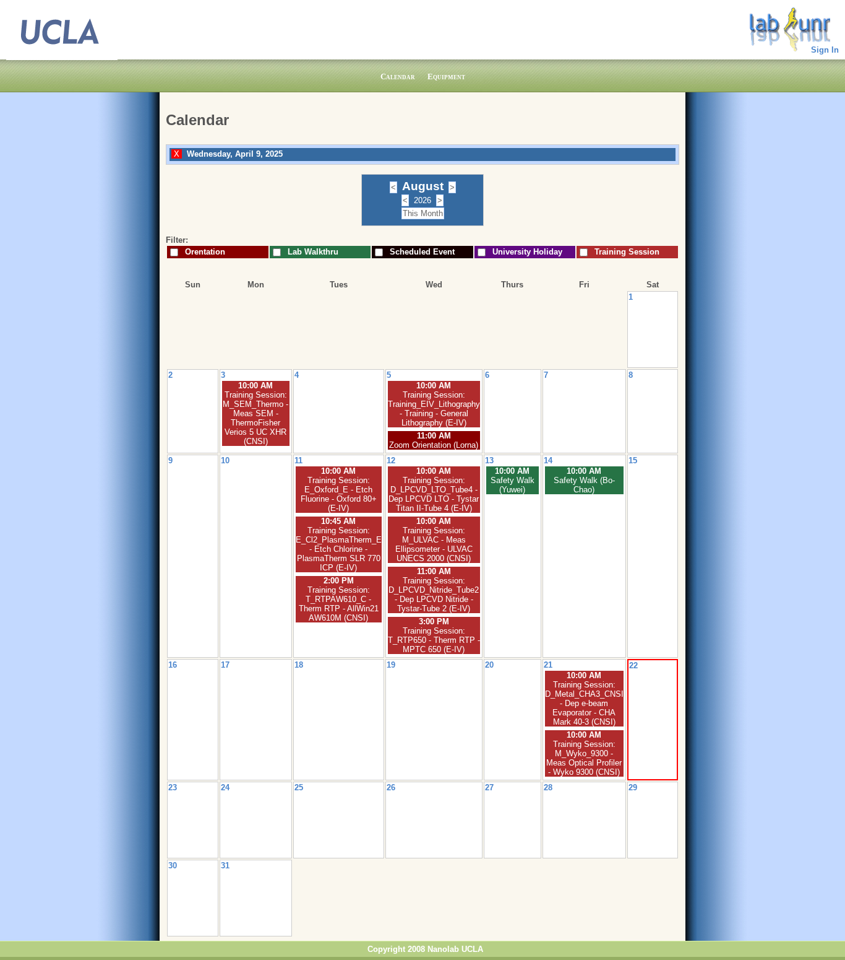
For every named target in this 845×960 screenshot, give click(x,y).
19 (391, 665)
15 (632, 460)
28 (548, 787)
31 (225, 865)
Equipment (446, 76)
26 (391, 787)
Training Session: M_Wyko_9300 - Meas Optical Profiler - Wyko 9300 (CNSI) (584, 758)
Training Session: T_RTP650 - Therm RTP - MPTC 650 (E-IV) (434, 640)
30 (172, 865)
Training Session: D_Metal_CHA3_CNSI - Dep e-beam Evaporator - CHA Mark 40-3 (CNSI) (584, 703)
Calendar (397, 76)
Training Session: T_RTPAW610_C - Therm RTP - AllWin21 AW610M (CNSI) (339, 603)
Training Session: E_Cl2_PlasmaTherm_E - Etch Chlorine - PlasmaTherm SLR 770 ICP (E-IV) (339, 549)
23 (172, 787)
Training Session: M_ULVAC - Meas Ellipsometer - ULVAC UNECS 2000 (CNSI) (434, 544)
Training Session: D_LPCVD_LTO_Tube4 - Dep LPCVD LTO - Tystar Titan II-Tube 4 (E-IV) (433, 494)
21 (548, 665)
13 (489, 460)
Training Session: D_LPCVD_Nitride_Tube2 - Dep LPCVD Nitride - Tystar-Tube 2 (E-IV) (433, 594)
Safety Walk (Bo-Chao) (584, 485)
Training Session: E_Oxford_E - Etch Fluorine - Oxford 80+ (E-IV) (339, 494)
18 (298, 665)
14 (548, 460)
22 (633, 665)
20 (489, 665)
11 (298, 460)
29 (632, 787)
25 (298, 787)
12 (391, 460)
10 (225, 460)
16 (172, 665)
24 (225, 787)
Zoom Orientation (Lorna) (433, 445)
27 (489, 787)
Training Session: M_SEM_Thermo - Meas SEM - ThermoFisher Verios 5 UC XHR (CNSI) (255, 418)
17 (225, 665)
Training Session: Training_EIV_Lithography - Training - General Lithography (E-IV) (434, 408)
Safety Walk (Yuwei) (512, 485)
